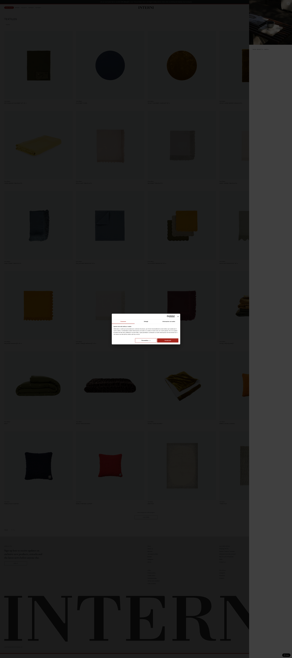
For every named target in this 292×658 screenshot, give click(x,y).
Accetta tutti (168, 340)
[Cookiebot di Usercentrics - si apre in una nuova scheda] (168, 316)
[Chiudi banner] (178, 316)
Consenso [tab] (123, 321)
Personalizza (145, 340)
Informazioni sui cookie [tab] (169, 321)
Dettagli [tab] (146, 321)
